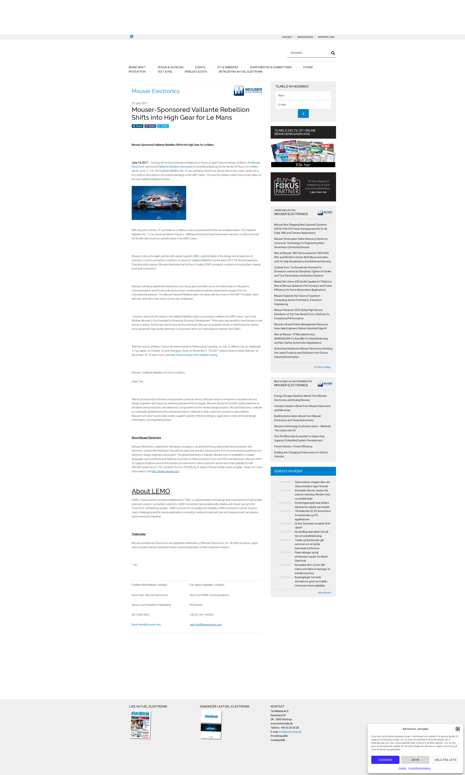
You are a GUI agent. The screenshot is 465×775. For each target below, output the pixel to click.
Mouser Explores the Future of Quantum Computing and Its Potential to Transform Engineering (298, 300)
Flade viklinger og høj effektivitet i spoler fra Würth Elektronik (311, 556)
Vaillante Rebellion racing (172, 166)
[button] (458, 729)
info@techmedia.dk (290, 731)
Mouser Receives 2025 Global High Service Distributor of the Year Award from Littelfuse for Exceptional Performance (302, 314)
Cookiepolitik (278, 740)
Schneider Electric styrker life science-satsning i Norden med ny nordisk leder (312, 494)
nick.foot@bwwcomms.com (206, 624)
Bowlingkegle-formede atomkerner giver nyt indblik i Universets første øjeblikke (311, 581)
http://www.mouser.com (165, 471)
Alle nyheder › (325, 592)
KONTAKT (287, 37)
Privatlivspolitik (279, 735)
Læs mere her (318, 192)
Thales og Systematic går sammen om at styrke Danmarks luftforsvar (309, 544)
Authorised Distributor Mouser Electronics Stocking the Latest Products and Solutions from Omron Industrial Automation (303, 352)
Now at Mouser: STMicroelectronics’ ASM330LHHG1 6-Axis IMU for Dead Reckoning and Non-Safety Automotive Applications (301, 338)
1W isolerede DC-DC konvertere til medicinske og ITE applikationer (313, 515)
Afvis (415, 760)
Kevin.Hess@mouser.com (146, 624)
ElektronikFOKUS (163, 52)
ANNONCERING (305, 37)
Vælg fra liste (445, 760)
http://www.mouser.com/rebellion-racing (193, 354)
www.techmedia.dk (282, 723)
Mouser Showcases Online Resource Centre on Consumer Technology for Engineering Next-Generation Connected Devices (301, 243)
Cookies (402, 768)
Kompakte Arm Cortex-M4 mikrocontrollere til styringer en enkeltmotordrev (312, 569)
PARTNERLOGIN (326, 37)
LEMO (196, 256)
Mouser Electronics (156, 91)
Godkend (385, 760)
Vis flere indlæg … (323, 367)
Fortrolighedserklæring (419, 768)
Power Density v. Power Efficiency (293, 446)
